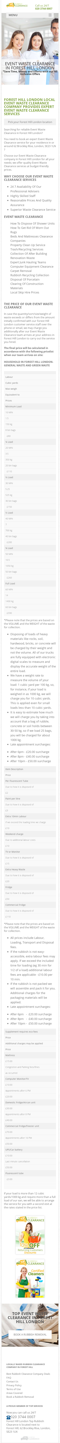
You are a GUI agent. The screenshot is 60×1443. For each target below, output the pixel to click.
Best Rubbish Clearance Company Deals (28, 1373)
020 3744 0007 (43, 8)
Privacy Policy (14, 1385)
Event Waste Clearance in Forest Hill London (24, 131)
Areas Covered (14, 1393)
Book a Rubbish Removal (30, 1334)
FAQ (8, 1377)
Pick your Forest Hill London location (30, 122)
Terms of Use (13, 1389)
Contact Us (12, 1381)
